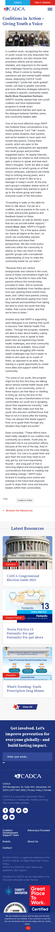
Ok (28, 928)
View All (27, 706)
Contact (7, 847)
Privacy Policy (35, 790)
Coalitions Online (24, 500)
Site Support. (20, 870)
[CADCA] (14, 9)
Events (6, 841)
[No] (51, 922)
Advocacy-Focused (39, 830)
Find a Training (43, 2)
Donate (18, 2)
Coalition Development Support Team (11, 832)
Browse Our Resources (19, 510)
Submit (4, 762)
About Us (33, 841)
